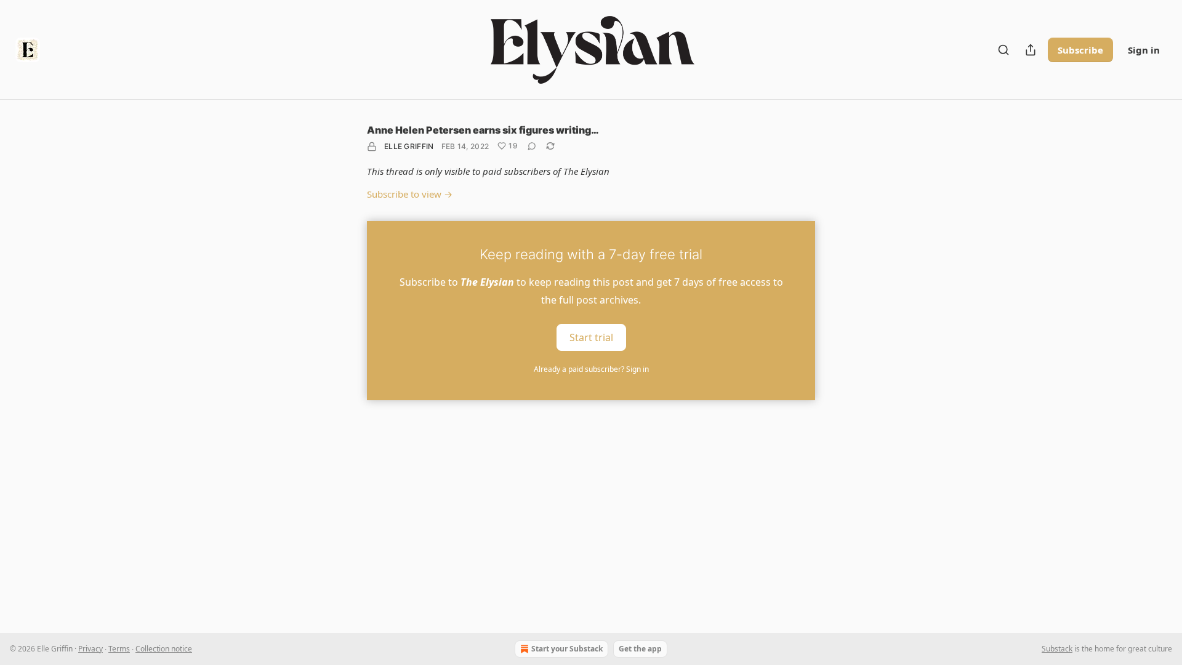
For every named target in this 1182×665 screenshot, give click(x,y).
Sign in (1144, 50)
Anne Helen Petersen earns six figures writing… (483, 130)
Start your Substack (567, 648)
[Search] (1003, 50)
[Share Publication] (1030, 50)
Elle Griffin (409, 146)
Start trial (591, 337)
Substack (1057, 648)
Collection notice (163, 648)
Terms (119, 648)
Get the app (640, 648)
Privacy (90, 648)
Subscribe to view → (409, 194)
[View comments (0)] (532, 146)
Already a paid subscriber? (591, 369)
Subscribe (1080, 50)
